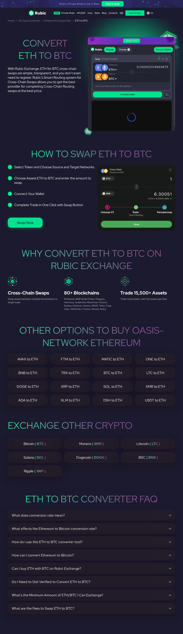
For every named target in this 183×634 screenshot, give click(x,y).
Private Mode (65, 13)
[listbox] (91, 4)
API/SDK (81, 13)
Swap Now (25, 222)
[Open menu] (121, 13)
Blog (104, 13)
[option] (91, 4)
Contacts (113, 13)
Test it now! (112, 3)
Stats (97, 13)
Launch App (135, 13)
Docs (90, 13)
